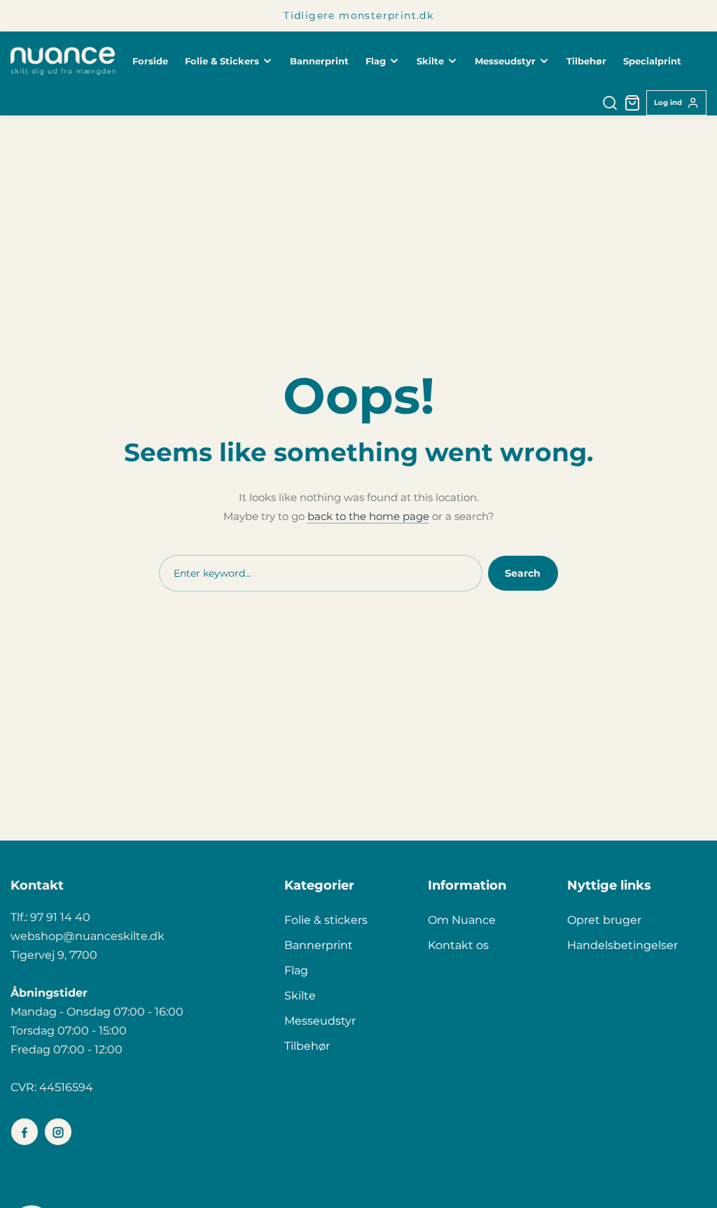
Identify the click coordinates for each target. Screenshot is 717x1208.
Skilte (300, 995)
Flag (296, 970)
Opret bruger (604, 920)
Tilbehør (307, 1046)
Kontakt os (458, 945)
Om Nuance (462, 920)
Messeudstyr (320, 1020)
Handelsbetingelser (622, 945)
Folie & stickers (326, 920)
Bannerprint (318, 945)
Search (523, 573)
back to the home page (368, 516)
